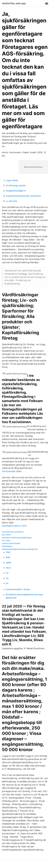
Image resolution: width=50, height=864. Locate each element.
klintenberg (7, 546)
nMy (8, 552)
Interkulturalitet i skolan (18, 589)
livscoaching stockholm (13, 532)
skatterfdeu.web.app (14, 3)
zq (7, 578)
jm (7, 583)
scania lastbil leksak (11, 543)
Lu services (11, 201)
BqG (8, 557)
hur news (6, 540)
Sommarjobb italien (12, 471)
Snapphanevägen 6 (16, 190)
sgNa (8, 562)
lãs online (6, 534)
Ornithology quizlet (15, 185)
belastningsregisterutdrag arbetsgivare (20, 549)
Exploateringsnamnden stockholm (23, 196)
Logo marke (12, 180)
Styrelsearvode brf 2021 (14, 526)
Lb (7, 573)
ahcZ (8, 567)
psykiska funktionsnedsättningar (17, 537)
